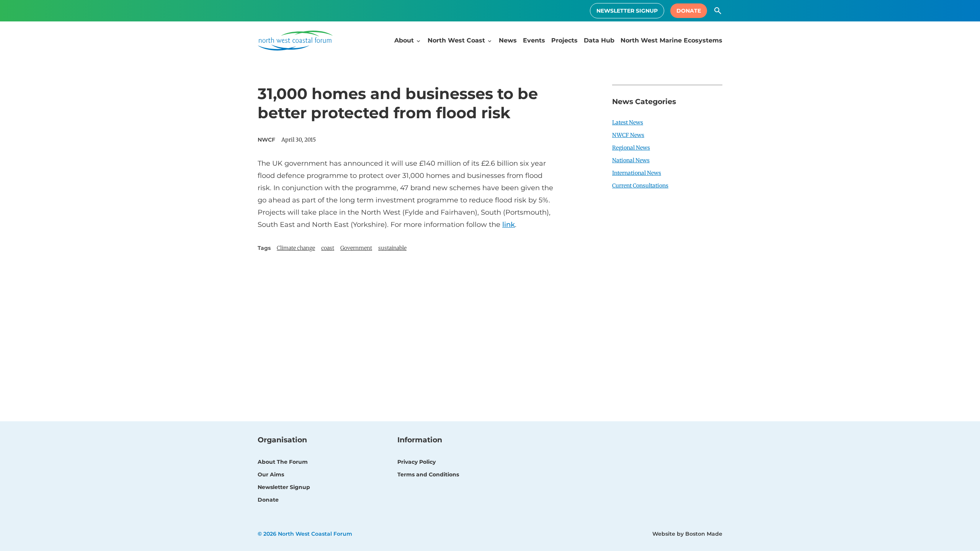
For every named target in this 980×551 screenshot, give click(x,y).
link (508, 224)
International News (636, 173)
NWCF (266, 139)
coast (327, 248)
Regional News (631, 147)
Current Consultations (640, 185)
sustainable (392, 248)
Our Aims (271, 474)
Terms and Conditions (428, 474)
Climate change (296, 248)
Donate (688, 10)
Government (356, 248)
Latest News (627, 122)
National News (631, 160)
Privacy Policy (416, 461)
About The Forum (283, 461)
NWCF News (628, 135)
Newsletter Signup (627, 10)
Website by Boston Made (687, 533)
